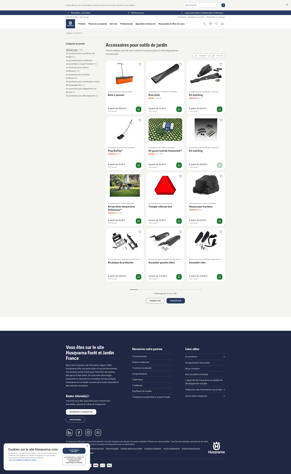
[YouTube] (98, 432)
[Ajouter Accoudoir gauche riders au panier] (179, 277)
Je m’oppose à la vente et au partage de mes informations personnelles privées (74, 460)
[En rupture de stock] (219, 165)
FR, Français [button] (84, 17)
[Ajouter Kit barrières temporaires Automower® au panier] (138, 221)
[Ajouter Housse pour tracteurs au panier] (219, 221)
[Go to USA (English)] (223, 5)
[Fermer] (87, 446)
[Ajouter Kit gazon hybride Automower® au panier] (179, 165)
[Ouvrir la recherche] (204, 23)
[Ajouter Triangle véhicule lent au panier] (179, 221)
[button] (82, 23)
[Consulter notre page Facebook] (78, 432)
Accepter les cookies (74, 450)
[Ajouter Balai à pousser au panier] (138, 109)
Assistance (182, 17)
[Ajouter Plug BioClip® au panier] (138, 165)
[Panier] (222, 23)
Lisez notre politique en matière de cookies (22, 460)
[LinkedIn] (69, 432)
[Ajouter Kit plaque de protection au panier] (138, 277)
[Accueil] (70, 23)
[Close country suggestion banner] (287, 4)
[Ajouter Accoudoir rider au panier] (219, 277)
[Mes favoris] (216, 23)
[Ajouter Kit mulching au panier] (219, 109)
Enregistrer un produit (196, 17)
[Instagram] (88, 432)
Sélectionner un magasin (215, 17)
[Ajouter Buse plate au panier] (179, 109)
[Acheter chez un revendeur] (210, 23)
